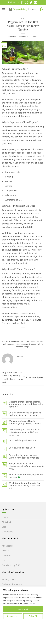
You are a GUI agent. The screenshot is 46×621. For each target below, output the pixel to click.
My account (7, 545)
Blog (23, 18)
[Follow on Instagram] (26, 2)
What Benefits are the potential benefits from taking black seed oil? (25, 485)
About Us (6, 522)
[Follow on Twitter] (31, 2)
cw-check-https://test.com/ (22, 440)
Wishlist (5, 550)
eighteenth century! (12, 109)
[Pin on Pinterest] (30, 332)
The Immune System (33, 377)
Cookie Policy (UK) (11, 565)
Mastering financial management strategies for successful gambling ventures (26, 404)
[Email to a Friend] (25, 332)
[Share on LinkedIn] (35, 332)
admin (35, 36)
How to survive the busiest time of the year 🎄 (26, 475)
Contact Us (7, 531)
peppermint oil (36, 344)
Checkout (6, 555)
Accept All (23, 609)
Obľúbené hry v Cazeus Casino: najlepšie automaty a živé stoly (25, 430)
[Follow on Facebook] (21, 2)
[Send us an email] (35, 2)
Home (5, 517)
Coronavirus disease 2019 (22, 448)
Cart (4, 560)
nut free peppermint (11, 344)
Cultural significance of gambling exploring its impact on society (25, 414)
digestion (39, 341)
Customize (12, 616)
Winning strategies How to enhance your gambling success (25, 422)
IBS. (14, 93)
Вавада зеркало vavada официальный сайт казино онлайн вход (26, 466)
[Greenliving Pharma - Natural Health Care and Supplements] (23, 9)
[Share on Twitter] (20, 332)
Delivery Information (12, 584)
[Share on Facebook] (16, 332)
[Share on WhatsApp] (11, 332)
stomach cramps (22, 347)
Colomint (29, 269)
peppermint (25, 344)
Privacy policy (9, 579)
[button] (3, 9)
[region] (23, 603)
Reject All (33, 616)
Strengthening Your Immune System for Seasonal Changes (24, 456)
